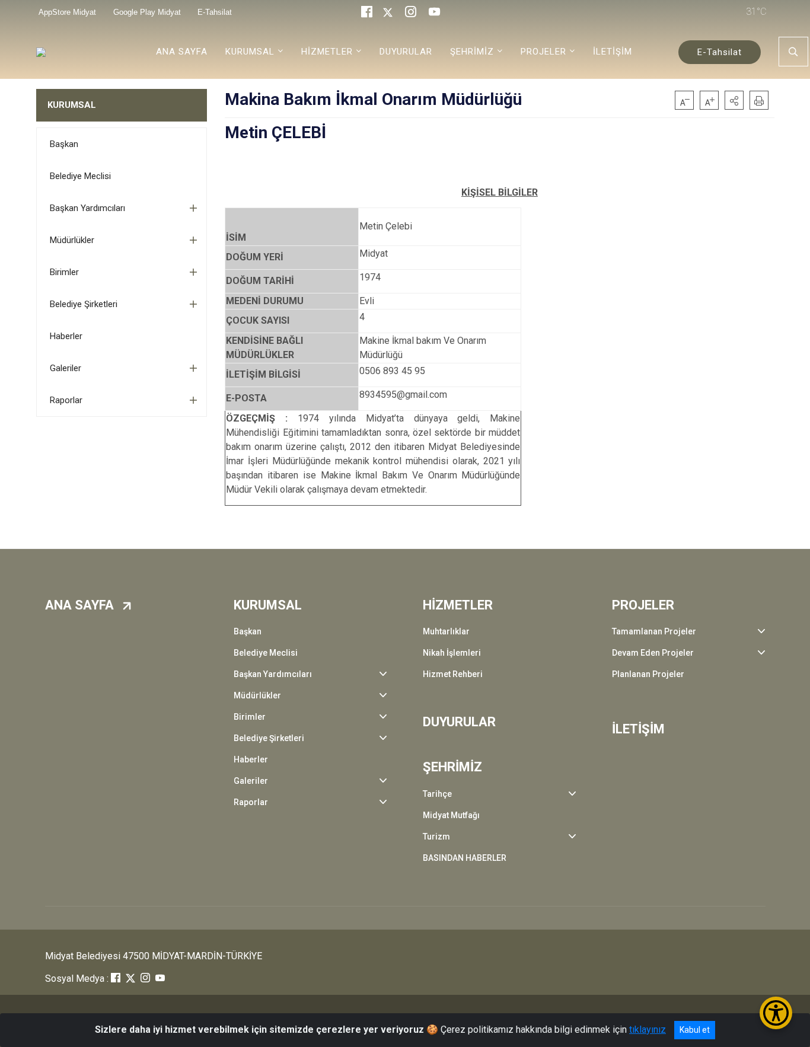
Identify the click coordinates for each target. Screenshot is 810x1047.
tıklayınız (647, 1029)
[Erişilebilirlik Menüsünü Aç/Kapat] (776, 1013)
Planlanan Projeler (648, 674)
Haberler (66, 336)
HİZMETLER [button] (327, 51)
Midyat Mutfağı (451, 815)
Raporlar (66, 400)
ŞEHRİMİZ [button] (472, 51)
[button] (734, 100)
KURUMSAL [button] (250, 51)
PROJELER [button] (543, 51)
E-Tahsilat (719, 52)
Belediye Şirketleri (83, 304)
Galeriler (65, 368)
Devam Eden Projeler (653, 652)
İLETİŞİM (612, 51)
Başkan (64, 144)
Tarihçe (437, 794)
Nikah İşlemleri (452, 652)
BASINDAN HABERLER (464, 858)
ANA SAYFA (182, 51)
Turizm (436, 836)
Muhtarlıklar (446, 631)
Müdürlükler (72, 240)
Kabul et (695, 1030)
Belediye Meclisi (80, 176)
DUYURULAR (406, 51)
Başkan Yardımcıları (87, 208)
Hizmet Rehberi (453, 674)
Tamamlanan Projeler (654, 631)
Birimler (64, 272)
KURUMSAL (71, 105)
